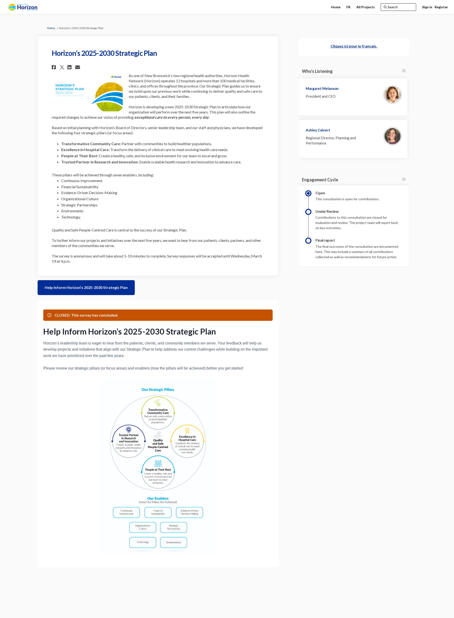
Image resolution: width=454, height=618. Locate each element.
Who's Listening (317, 71)
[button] (54, 67)
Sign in (427, 7)
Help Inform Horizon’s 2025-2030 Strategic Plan (86, 287)
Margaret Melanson (322, 88)
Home (51, 28)
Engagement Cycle (320, 179)
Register (441, 7)
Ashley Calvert (318, 130)
